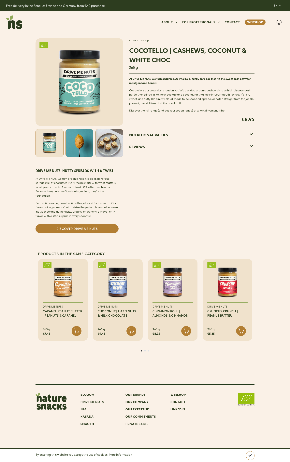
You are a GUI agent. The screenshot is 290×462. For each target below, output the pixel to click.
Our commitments (140, 416)
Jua (83, 409)
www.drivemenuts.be (211, 110)
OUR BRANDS (135, 395)
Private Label (136, 424)
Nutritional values (148, 135)
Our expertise (137, 409)
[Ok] (250, 455)
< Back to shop (139, 40)
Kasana (87, 416)
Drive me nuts (92, 402)
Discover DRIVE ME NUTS (77, 228)
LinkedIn (177, 409)
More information (120, 454)
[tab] (191, 135)
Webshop (178, 395)
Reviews (137, 147)
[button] (141, 351)
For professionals (198, 22)
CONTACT (232, 22)
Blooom (87, 395)
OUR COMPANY (137, 402)
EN (276, 5)
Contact (177, 402)
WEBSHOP (255, 22)
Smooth (87, 424)
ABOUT (167, 22)
